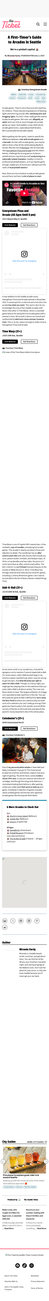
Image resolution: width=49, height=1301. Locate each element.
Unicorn (13, 821)
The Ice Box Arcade (18, 838)
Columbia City (40, 94)
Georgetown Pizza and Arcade (19, 150)
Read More (9, 1228)
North (30, 98)
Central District (9, 1187)
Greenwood (22, 98)
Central (31, 94)
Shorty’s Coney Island (19, 816)
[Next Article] (46, 1161)
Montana (25, 147)
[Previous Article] (3, 1161)
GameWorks (15, 830)
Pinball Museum (16, 833)
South (37, 98)
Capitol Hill (22, 94)
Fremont (12, 98)
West (43, 98)
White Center (41, 102)
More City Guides (35, 1142)
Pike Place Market (30, 1187)
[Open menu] (45, 24)
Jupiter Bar (14, 819)
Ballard (13, 94)
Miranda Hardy (13, 55)
